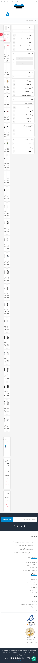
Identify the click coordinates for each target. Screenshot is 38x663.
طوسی (28, 118)
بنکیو (30, 148)
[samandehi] (30, 633)
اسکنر (30, 42)
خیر (30, 134)
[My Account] (35, 2)
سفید (28, 107)
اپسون (30, 151)
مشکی (28, 111)
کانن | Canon (28, 84)
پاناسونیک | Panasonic (26, 95)
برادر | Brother (28, 92)
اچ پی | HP (29, 81)
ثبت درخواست (7, 519)
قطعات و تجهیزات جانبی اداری (25, 46)
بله (30, 130)
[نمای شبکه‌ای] (4, 39)
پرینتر (30, 35)
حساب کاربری (16, 2)
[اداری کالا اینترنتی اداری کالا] (35, 20)
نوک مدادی (27, 115)
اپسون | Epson (28, 88)
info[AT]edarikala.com (26, 549)
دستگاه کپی (29, 49)
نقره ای (27, 122)
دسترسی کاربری (5, 2)
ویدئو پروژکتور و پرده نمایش (26, 39)
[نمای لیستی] (1, 39)
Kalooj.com (19, 660)
